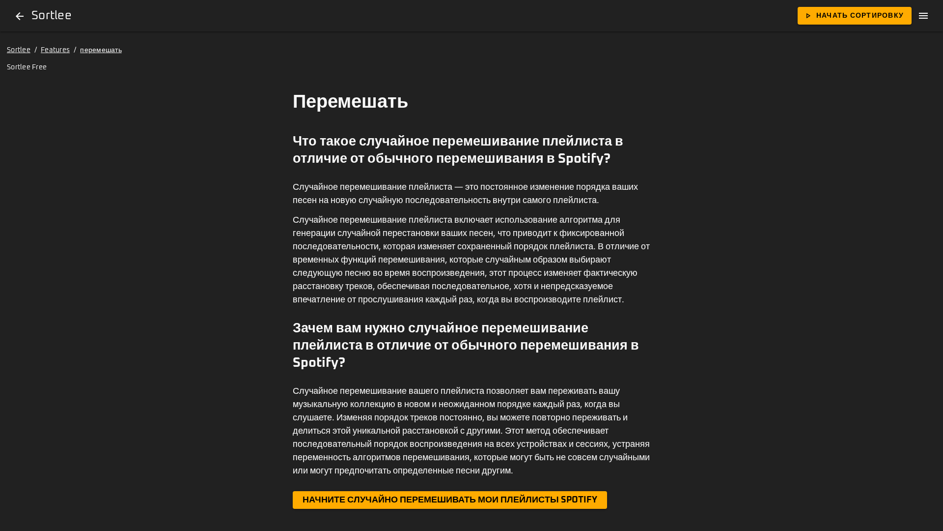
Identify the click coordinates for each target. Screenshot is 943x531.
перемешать (101, 50)
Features (55, 50)
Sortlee (18, 50)
